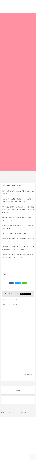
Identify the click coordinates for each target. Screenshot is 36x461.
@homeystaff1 (14, 293)
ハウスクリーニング (12, 299)
